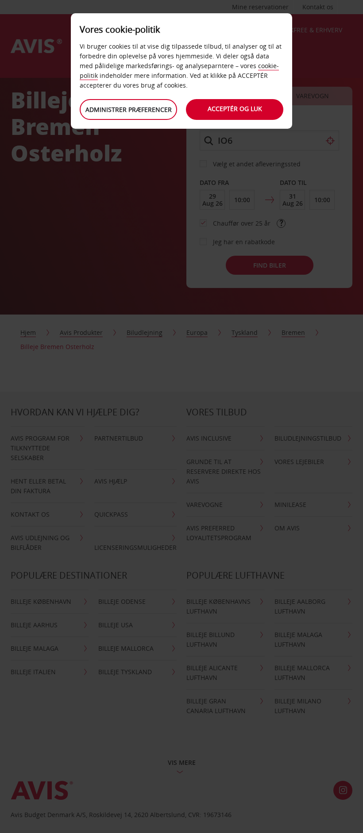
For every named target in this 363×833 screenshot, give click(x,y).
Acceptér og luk (235, 108)
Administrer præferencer (128, 109)
